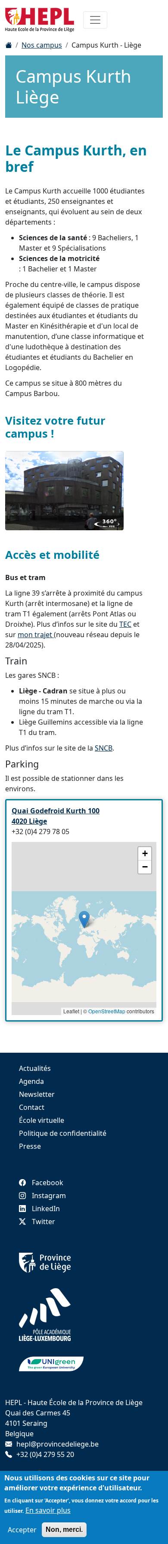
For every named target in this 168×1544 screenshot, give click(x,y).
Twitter (43, 1221)
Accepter (22, 1529)
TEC (125, 624)
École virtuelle (41, 1120)
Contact (31, 1107)
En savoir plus (48, 1510)
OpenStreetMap (106, 1011)
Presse (30, 1146)
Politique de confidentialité (62, 1133)
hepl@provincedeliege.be (57, 1444)
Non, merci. (64, 1529)
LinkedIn (46, 1208)
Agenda (31, 1081)
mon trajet (36, 634)
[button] (84, 919)
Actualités (35, 1068)
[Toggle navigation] (95, 20)
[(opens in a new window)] (64, 490)
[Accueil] (8, 45)
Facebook (47, 1182)
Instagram (49, 1195)
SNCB (103, 748)
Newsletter (37, 1094)
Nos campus (42, 45)
